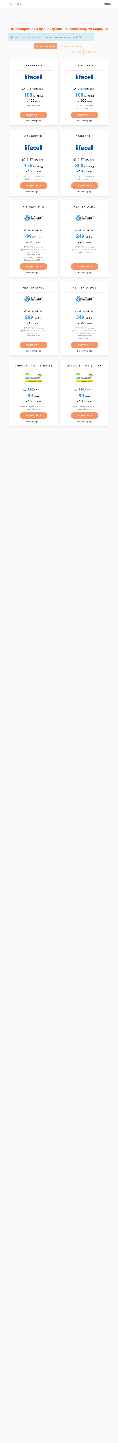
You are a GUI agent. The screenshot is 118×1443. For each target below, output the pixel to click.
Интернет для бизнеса (71, 46)
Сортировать (75, 52)
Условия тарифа (33, 121)
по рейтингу (91, 52)
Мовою (107, 4)
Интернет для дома (46, 46)
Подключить (33, 115)
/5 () (35, 88)
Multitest (15, 3)
